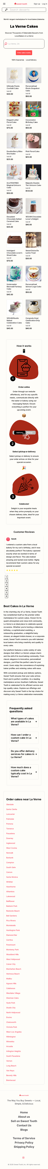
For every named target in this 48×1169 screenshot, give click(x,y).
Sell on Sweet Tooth (24, 1121)
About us (24, 1116)
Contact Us (24, 1125)
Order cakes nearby (24, 53)
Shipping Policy (24, 1146)
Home (24, 1112)
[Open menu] (4, 4)
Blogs (24, 1129)
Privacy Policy (24, 1142)
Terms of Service (24, 1138)
